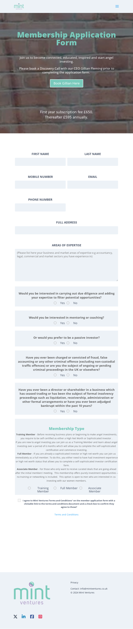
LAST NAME (93, 154)
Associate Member (94, 489)
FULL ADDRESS (66, 222)
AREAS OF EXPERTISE (66, 245)
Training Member (43, 489)
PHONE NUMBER (40, 199)
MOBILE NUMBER (40, 177)
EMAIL (92, 177)
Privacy (74, 582)
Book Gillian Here (67, 83)
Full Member (69, 488)
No (75, 303)
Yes (62, 303)
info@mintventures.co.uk (93, 588)
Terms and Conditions (66, 514)
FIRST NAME (40, 154)
